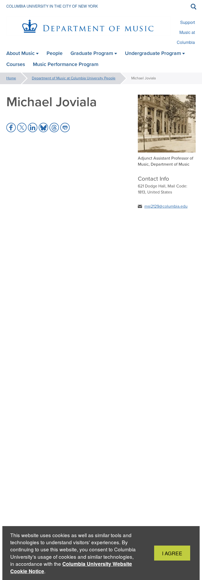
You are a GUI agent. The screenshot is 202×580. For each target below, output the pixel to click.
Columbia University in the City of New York (52, 6)
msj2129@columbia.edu (166, 206)
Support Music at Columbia (186, 32)
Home (11, 78)
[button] (11, 127)
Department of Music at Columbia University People (73, 78)
